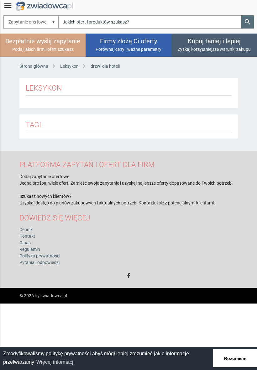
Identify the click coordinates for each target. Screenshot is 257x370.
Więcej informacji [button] (55, 362)
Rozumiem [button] (235, 358)
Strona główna (33, 66)
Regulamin (29, 249)
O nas (25, 242)
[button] (247, 22)
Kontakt (27, 236)
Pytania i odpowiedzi (39, 262)
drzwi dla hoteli (105, 66)
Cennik (26, 229)
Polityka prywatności (39, 255)
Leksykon (69, 66)
